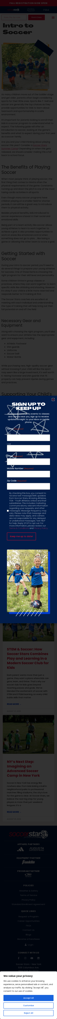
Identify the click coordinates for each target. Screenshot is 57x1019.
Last (9, 443)
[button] (53, 399)
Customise (28, 1005)
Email (15, 456)
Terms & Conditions (19, 528)
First (9, 433)
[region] (28, 995)
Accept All (28, 998)
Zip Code (17, 481)
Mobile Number (20, 468)
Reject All (28, 1013)
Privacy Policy (41, 528)
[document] (28, 509)
